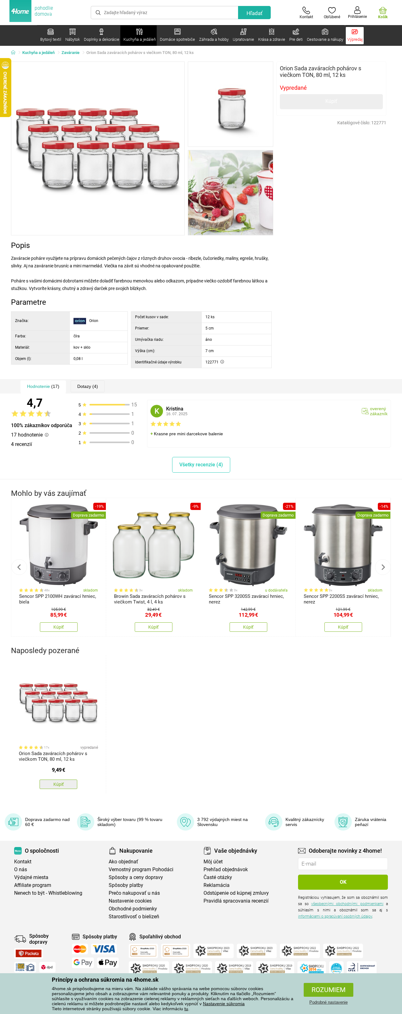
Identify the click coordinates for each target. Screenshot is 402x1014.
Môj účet (213, 861)
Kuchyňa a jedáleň (38, 52)
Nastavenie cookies (130, 901)
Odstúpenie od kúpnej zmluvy (236, 893)
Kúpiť (331, 101)
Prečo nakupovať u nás (134, 893)
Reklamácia (217, 885)
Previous (19, 567)
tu (186, 1008)
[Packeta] (28, 953)
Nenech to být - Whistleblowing (48, 893)
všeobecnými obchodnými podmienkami (347, 904)
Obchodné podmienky (133, 908)
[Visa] (104, 949)
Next (383, 567)
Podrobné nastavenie (328, 1002)
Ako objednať (123, 861)
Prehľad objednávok (226, 869)
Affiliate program (32, 885)
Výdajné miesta (31, 877)
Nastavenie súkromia (224, 1003)
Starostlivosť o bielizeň (134, 916)
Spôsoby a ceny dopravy (136, 877)
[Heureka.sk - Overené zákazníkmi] (336, 968)
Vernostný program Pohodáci (141, 869)
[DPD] (47, 967)
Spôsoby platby (126, 885)
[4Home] (15, 53)
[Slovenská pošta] (25, 967)
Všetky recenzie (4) (201, 465)
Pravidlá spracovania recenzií (236, 901)
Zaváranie (70, 52)
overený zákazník (379, 411)
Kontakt (22, 861)
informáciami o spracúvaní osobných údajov (335, 916)
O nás (20, 869)
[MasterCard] (80, 949)
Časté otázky (218, 877)
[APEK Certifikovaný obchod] (362, 968)
